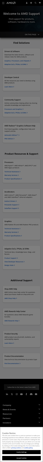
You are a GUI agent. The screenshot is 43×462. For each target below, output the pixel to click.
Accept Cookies (21, 458)
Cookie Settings (21, 452)
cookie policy (28, 448)
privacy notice (16, 448)
